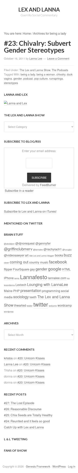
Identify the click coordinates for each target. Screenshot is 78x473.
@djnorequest (25, 243)
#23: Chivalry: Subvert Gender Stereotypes (37, 46)
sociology (21, 296)
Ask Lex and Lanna (38, 255)
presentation (30, 290)
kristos (8, 358)
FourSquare (21, 269)
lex (68, 278)
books (59, 255)
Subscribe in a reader (19, 190)
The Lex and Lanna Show (35, 70)
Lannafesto (33, 277)
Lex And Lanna (39, 9)
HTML (66, 269)
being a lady (28, 74)
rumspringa (56, 78)
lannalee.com (57, 278)
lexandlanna (9, 285)
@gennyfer (43, 243)
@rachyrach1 (53, 249)
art (27, 255)
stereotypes (11, 83)
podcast (28, 78)
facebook (58, 261)
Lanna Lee (11, 364)
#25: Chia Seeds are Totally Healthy (28, 415)
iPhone (9, 278)
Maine (8, 290)
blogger (50, 255)
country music (38, 262)
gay (32, 269)
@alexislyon (9, 243)
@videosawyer (14, 255)
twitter (40, 304)
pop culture (41, 78)
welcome (53, 305)
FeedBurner (48, 185)
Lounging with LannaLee (47, 284)
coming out (19, 262)
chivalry (60, 74)
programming (51, 290)
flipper (8, 269)
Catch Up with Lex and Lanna (24, 427)
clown (6, 262)
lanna (16, 278)
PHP (16, 290)
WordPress (59, 466)
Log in (71, 466)
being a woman (46, 74)
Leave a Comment (58, 58)
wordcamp (65, 305)
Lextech (21, 284)
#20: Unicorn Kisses (31, 358)
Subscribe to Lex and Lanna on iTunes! (30, 211)
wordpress (8, 311)
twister (30, 305)
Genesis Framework (38, 466)
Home (27, 33)
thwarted (20, 305)
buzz (68, 255)
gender (17, 78)
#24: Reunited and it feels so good (27, 421)
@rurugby (67, 249)
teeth (33, 297)
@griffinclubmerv (18, 249)
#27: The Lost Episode (19, 403)
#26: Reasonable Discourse (22, 409)
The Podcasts (60, 70)
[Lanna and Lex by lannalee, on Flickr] (15, 103)
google (54, 268)
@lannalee (38, 249)
